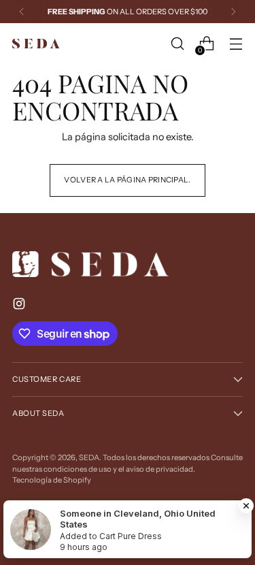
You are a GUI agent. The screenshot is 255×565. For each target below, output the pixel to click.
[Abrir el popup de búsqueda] (177, 44)
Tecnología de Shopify (51, 480)
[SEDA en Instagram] (20, 306)
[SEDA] (36, 43)
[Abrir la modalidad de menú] (236, 44)
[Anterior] (22, 11)
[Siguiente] (233, 11)
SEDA (89, 457)
